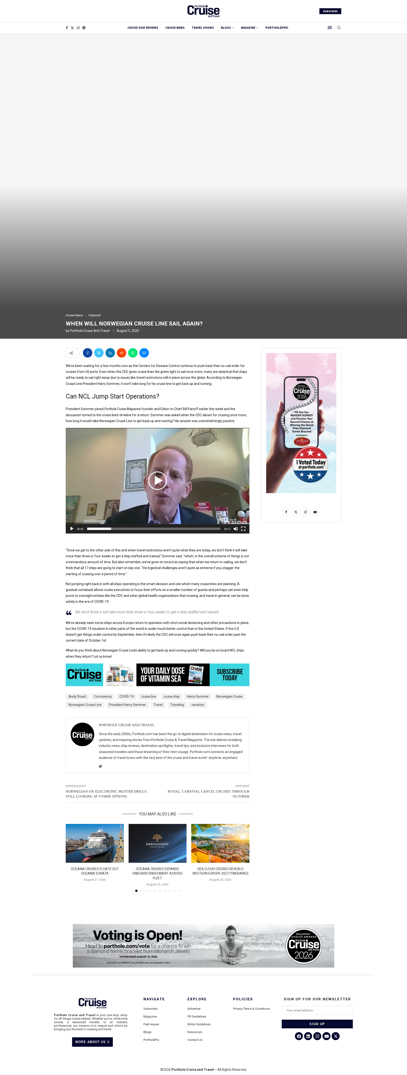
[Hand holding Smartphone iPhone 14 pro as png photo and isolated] (301, 355)
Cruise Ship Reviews (142, 28)
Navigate (154, 999)
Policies (243, 999)
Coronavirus (103, 696)
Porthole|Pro (276, 28)
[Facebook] (67, 28)
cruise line (148, 696)
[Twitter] (72, 28)
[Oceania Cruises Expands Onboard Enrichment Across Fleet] (158, 843)
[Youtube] (326, 1036)
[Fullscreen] (243, 528)
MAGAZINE (248, 28)
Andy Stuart (77, 696)
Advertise (193, 1008)
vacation (197, 705)
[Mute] (235, 528)
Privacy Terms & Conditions (251, 1008)
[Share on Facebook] (87, 353)
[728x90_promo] (157, 667)
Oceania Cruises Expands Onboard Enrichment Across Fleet (157, 873)
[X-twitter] (336, 1036)
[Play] (71, 528)
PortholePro (151, 1039)
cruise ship (171, 696)
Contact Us (195, 1039)
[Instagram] (78, 28)
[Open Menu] (330, 27)
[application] (157, 480)
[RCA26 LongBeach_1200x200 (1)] (203, 926)
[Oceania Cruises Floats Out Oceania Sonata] (95, 843)
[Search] (339, 28)
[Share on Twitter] (99, 353)
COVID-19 (126, 696)
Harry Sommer (198, 696)
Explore (197, 999)
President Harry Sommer (127, 705)
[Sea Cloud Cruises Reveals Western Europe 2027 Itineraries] (220, 843)
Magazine (150, 1016)
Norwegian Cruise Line (85, 705)
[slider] (153, 529)
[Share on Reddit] (121, 353)
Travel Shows (203, 28)
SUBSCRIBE (330, 11)
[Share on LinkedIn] (110, 353)
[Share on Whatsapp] (133, 353)
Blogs (226, 28)
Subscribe (150, 1008)
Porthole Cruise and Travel (90, 331)
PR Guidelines (196, 1016)
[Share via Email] (144, 353)
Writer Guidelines (199, 1024)
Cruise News (175, 28)
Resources (194, 1032)
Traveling (177, 705)
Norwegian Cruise (229, 696)
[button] (157, 480)
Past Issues (151, 1024)
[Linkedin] (83, 28)
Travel (158, 705)
